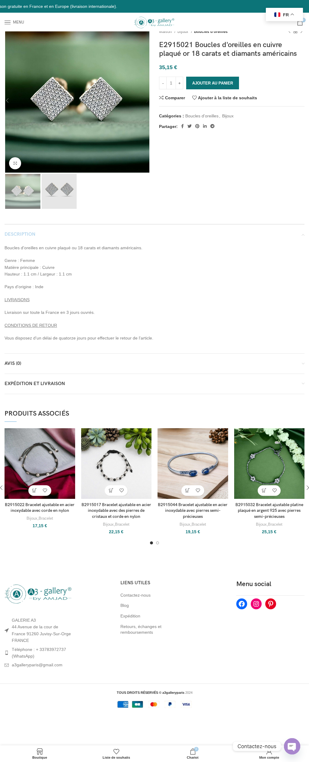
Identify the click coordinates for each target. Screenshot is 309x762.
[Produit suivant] (301, 31)
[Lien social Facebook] (182, 126)
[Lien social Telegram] (212, 126)
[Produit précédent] (289, 31)
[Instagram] (256, 603)
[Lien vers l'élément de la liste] (39, 653)
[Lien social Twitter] (189, 126)
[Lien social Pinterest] (197, 126)
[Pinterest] (270, 603)
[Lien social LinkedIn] (205, 126)
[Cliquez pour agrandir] (15, 163)
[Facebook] (241, 603)
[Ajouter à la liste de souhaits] (45, 490)
